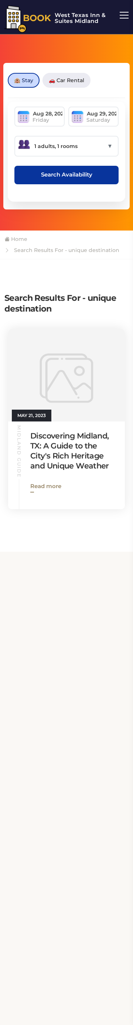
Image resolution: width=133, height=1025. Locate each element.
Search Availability (66, 174)
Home (18, 239)
